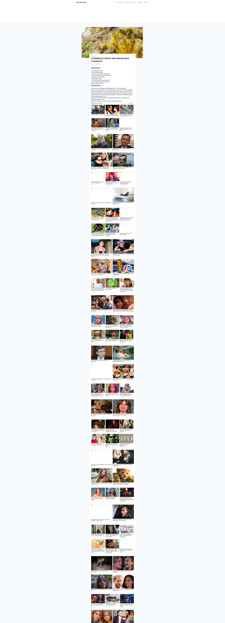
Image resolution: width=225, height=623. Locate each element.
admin (93, 64)
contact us (140, 2)
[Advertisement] (112, 13)
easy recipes (94, 56)
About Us (146, 2)
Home (117, 2)
